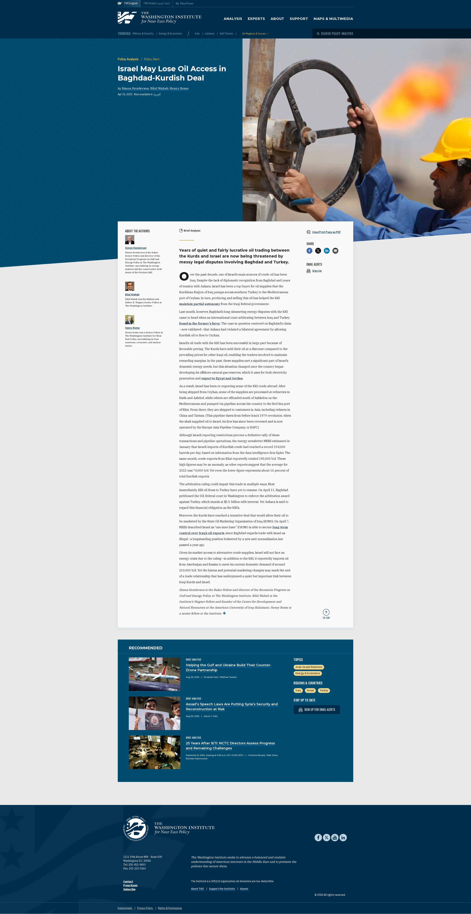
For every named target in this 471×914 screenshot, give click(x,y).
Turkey (324, 690)
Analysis (233, 19)
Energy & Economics (170, 33)
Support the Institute (222, 888)
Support (299, 19)
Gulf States (227, 33)
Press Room (130, 885)
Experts (256, 19)
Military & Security (143, 33)
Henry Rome (179, 88)
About (277, 19)
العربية (157, 94)
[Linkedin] (327, 251)
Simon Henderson (135, 88)
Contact (128, 881)
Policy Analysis (128, 59)
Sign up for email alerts (319, 709)
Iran (197, 33)
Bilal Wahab (159, 88)
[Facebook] (309, 251)
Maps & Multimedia (333, 19)
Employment (125, 908)
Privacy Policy (145, 908)
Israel (310, 690)
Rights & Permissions (170, 908)
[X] (318, 251)
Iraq (298, 690)
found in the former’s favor (199, 323)
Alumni (244, 888)
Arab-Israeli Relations (308, 667)
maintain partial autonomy (199, 304)
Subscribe (129, 889)
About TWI (197, 888)
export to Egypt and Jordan (222, 378)
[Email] (335, 251)
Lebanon (210, 33)
